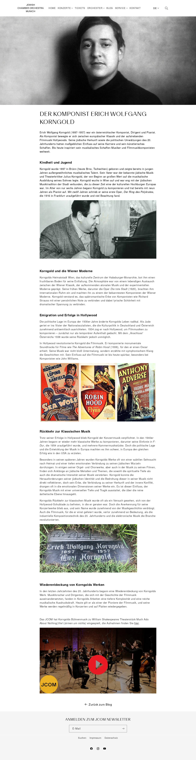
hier (136, 623)
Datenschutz (111, 737)
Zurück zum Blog (100, 704)
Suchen (82, 737)
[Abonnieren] (123, 728)
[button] (65, 8)
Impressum (95, 737)
